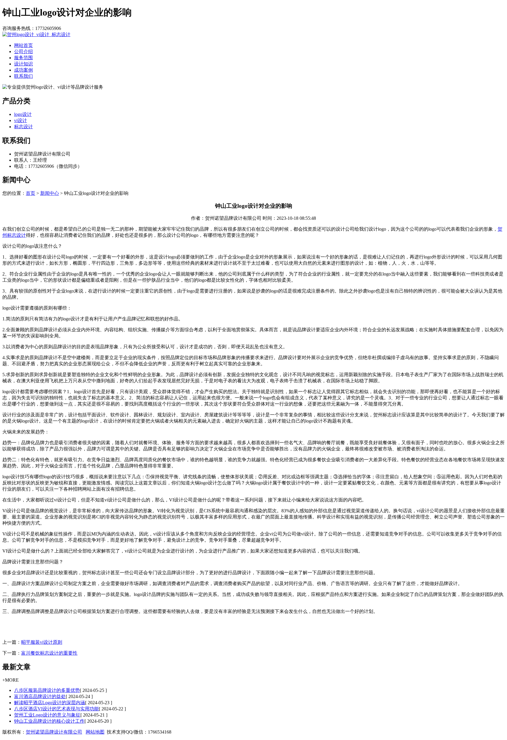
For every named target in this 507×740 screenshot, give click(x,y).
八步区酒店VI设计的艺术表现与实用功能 (56, 708)
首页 (30, 193)
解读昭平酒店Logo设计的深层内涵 (49, 702)
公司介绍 (23, 51)
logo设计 (23, 114)
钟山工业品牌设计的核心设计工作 (49, 721)
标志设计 (23, 126)
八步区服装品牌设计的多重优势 (47, 690)
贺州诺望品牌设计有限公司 (54, 731)
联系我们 (23, 76)
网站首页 (23, 45)
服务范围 (23, 57)
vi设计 (20, 120)
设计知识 (23, 63)
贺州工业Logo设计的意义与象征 (47, 714)
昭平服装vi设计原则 (41, 642)
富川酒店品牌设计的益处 (40, 696)
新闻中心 (49, 193)
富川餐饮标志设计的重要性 (49, 653)
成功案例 (23, 69)
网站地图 (95, 731)
